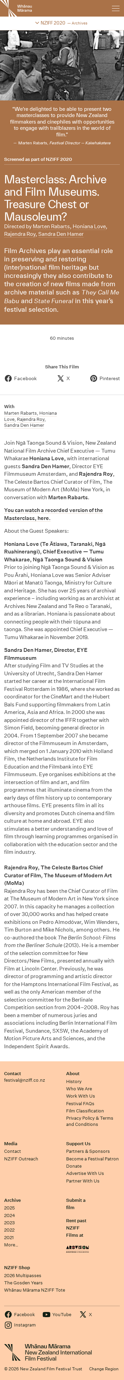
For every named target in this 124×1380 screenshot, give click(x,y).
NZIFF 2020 (59, 159)
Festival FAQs (80, 1104)
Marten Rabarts (51, 226)
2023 (9, 1223)
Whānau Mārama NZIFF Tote (34, 1290)
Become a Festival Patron (92, 1159)
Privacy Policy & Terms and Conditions (89, 1121)
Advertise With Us (85, 1173)
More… (11, 1245)
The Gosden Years (23, 1283)
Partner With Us (83, 1181)
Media (10, 1144)
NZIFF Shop (17, 1268)
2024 (9, 1215)
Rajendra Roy (19, 234)
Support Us (78, 1144)
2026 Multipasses (22, 1275)
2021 (9, 1238)
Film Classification (85, 1111)
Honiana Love (89, 226)
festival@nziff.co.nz (24, 1080)
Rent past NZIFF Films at (76, 1228)
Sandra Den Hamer (61, 234)
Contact (12, 1074)
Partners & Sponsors (88, 1151)
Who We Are (79, 1089)
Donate (74, 1166)
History (74, 1081)
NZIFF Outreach (21, 1159)
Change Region (103, 1369)
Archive (12, 1200)
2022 (9, 1230)
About (73, 1074)
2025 (9, 1208)
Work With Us (80, 1096)
